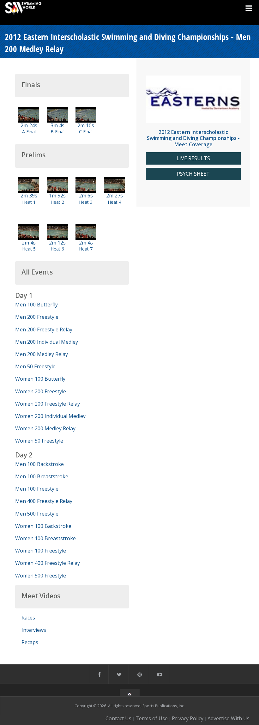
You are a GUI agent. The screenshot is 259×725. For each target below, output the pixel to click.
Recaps (29, 642)
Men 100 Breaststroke (41, 476)
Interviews (33, 629)
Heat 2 (57, 202)
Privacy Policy (187, 718)
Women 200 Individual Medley (50, 416)
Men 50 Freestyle (35, 366)
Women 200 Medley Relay (45, 428)
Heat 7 (86, 249)
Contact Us (118, 718)
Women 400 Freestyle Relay (47, 562)
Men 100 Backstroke (39, 464)
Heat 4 (114, 202)
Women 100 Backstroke (43, 526)
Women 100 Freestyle (40, 550)
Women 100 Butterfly (40, 378)
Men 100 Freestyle (36, 488)
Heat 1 (29, 202)
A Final (29, 132)
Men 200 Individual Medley (46, 341)
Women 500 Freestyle (40, 575)
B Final (57, 132)
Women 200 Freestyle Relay (47, 403)
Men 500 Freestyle (36, 513)
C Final (86, 132)
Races (28, 617)
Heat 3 (86, 202)
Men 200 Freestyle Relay (43, 329)
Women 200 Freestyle (40, 391)
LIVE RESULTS (193, 158)
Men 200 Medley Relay (41, 354)
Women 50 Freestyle (39, 440)
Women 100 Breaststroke (45, 538)
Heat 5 (29, 249)
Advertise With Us (229, 718)
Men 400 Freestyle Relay (43, 501)
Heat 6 (57, 249)
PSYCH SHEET (193, 174)
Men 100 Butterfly (36, 304)
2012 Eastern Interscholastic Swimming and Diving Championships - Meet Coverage (193, 138)
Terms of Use (152, 718)
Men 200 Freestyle (36, 316)
